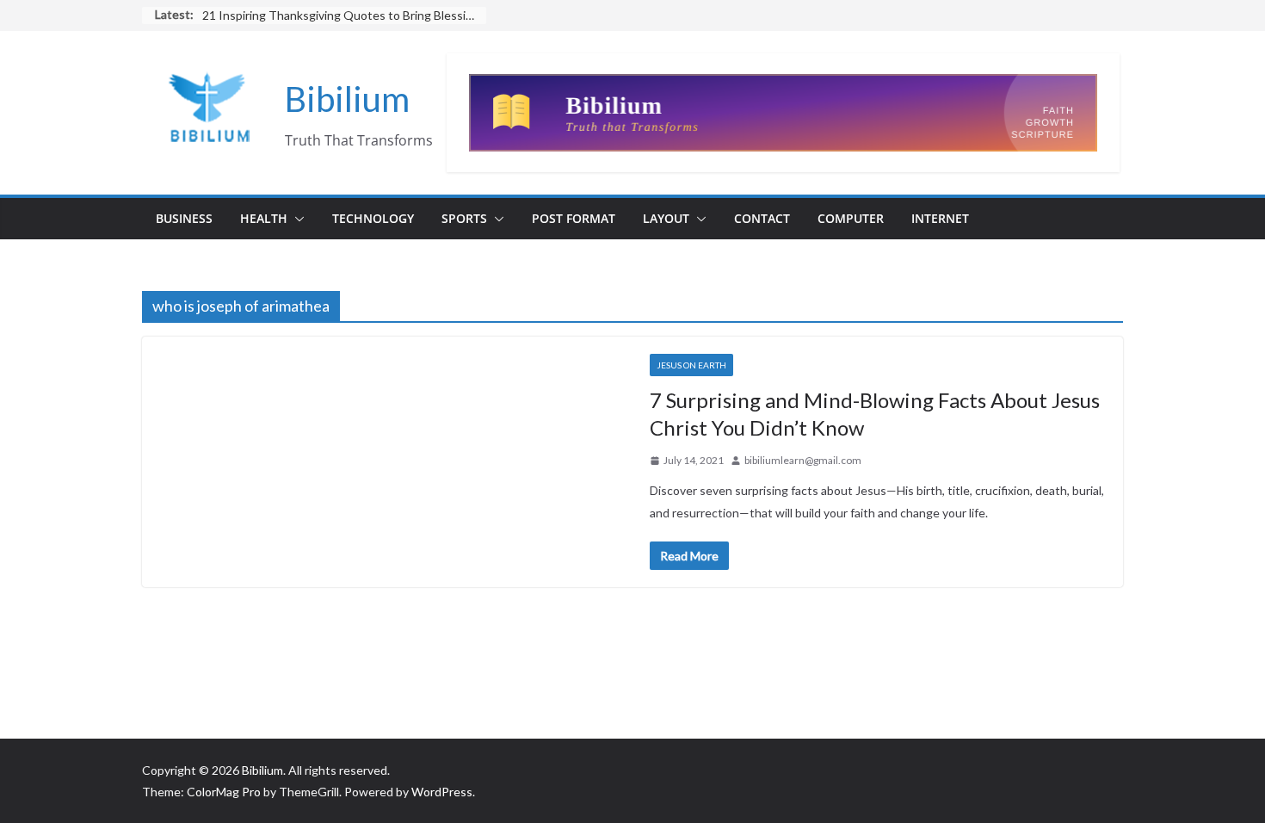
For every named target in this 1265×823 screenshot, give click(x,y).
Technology (373, 218)
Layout (666, 218)
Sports (464, 218)
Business (184, 218)
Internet (940, 218)
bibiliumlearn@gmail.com (802, 460)
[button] (296, 219)
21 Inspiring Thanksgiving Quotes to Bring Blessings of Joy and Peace (344, 15)
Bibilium (347, 99)
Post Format (573, 218)
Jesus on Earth (691, 365)
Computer (851, 218)
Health (263, 218)
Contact (762, 218)
